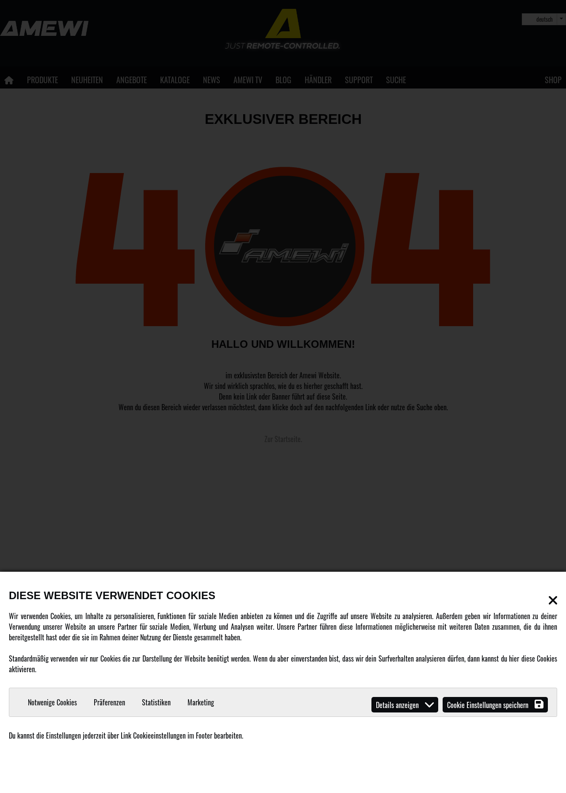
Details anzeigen (398, 705)
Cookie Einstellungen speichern (488, 705)
